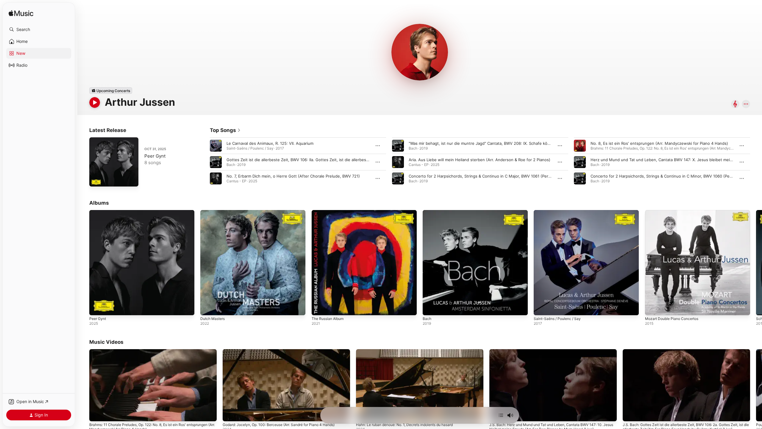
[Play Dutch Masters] (207, 307)
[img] (21, 13)
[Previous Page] (204, 162)
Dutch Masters (214, 212)
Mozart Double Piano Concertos (674, 212)
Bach (427, 212)
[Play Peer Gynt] (96, 179)
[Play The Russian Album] (319, 307)
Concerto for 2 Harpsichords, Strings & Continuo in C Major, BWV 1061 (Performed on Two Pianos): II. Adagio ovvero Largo (522, 176)
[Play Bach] (430, 307)
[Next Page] (756, 162)
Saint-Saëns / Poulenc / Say (559, 212)
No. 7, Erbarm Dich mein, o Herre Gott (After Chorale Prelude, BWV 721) (293, 176)
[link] (225, 130)
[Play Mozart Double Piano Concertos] (652, 307)
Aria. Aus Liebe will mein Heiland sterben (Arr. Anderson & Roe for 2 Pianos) (479, 159)
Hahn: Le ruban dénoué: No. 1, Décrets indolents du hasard (404, 424)
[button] (39, 29)
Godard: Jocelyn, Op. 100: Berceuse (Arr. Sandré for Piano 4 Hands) (279, 424)
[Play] (94, 102)
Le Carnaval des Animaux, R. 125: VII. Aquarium (270, 143)
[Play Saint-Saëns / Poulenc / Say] (541, 307)
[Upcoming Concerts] (110, 90)
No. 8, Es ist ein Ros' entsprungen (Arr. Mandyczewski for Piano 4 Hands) (659, 143)
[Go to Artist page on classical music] (735, 104)
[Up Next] (501, 415)
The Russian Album (329, 212)
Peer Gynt (154, 156)
